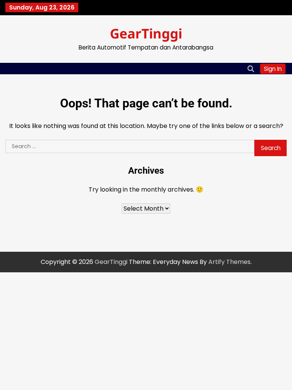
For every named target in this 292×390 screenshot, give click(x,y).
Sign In (273, 69)
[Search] (250, 68)
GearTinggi (146, 33)
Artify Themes (229, 261)
